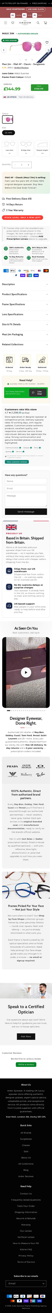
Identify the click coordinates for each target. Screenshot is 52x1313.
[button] (5, 23)
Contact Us (26, 1193)
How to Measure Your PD (26, 1243)
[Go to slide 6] (19, 710)
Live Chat (39, 392)
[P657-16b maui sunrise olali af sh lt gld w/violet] (7, 119)
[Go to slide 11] (29, 710)
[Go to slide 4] (15, 710)
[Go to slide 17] (40, 710)
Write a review (26, 1064)
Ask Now (26, 1036)
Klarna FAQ (26, 1249)
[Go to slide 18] (42, 710)
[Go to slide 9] (25, 710)
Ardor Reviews (26, 1176)
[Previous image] (3, 50)
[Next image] (48, 50)
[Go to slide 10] (27, 710)
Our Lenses (26, 1231)
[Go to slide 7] (21, 710)
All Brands (26, 1133)
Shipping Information (26, 1212)
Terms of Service (26, 1262)
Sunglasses (26, 1139)
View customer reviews (17, 462)
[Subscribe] (43, 1283)
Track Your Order (26, 1206)
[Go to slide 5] (17, 710)
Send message (26, 511)
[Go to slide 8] (23, 710)
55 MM (8, 132)
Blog (25, 1170)
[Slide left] (20, 60)
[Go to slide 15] (36, 710)
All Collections (26, 1164)
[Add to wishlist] (47, 42)
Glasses (26, 1145)
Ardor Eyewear (18, 1306)
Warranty (26, 1224)
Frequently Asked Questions (26, 1200)
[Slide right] (32, 60)
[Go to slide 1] (8, 710)
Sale (26, 1151)
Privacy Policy (26, 1255)
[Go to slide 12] (31, 710)
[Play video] (26, 672)
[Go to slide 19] (44, 710)
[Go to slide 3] (13, 710)
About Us (26, 1157)
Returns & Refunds (26, 1218)
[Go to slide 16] (38, 710)
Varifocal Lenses (26, 1237)
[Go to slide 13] (33, 710)
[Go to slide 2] (11, 710)
